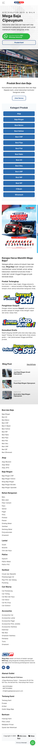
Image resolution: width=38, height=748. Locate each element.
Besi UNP (19, 172)
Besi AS (19, 160)
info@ (4, 691)
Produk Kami (19, 42)
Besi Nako (19, 154)
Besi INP (19, 177)
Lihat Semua (19, 98)
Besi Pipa (19, 143)
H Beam (19, 189)
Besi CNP (19, 137)
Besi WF (19, 183)
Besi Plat (19, 148)
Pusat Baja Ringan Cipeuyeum (24, 383)
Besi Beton (19, 125)
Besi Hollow (19, 131)
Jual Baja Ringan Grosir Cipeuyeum (22, 373)
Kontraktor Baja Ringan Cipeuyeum (22, 395)
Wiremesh (19, 195)
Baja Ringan (19, 119)
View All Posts (31, 364)
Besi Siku (19, 166)
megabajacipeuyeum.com (14, 691)
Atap (19, 114)
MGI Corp (22, 736)
